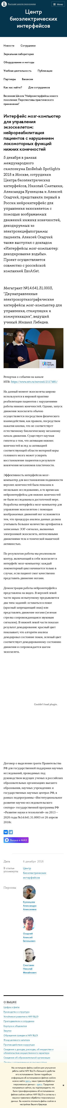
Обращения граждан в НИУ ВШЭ (21, 1035)
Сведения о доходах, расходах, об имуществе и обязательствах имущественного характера (28, 1051)
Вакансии (27, 79)
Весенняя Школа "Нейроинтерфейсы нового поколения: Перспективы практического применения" (31, 100)
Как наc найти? (13, 87)
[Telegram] (11, 832)
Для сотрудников (39, 87)
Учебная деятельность (17, 71)
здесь (28, 1081)
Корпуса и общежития (15, 1026)
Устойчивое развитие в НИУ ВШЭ (21, 1016)
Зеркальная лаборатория (19, 54)
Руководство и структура (16, 1011)
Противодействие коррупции (19, 1044)
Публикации (45, 71)
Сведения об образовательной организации (27, 1057)
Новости (9, 45)
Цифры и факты (11, 1007)
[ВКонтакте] (6, 832)
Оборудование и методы (19, 62)
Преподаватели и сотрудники (19, 1021)
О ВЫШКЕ (10, 1002)
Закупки (7, 1030)
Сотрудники (28, 45)
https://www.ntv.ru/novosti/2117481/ (34, 381)
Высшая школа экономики (22, 4)
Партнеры (10, 79)
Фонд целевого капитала (17, 1040)
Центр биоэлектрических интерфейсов (33, 18)
